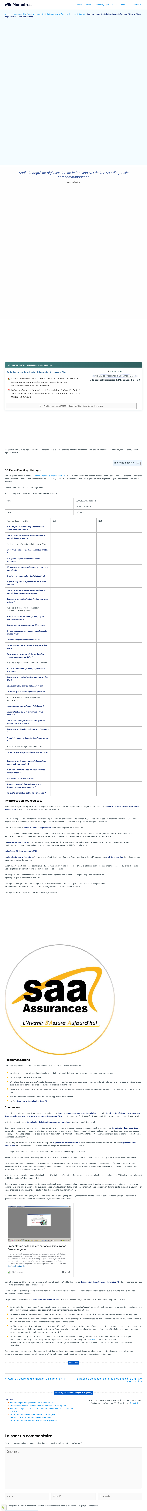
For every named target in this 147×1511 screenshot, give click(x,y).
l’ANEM (93, 1339)
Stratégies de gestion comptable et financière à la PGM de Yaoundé (109, 1379)
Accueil (8, 14)
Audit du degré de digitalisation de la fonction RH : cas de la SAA (56, 14)
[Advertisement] (73, 342)
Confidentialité (135, 4)
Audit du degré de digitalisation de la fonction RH (35, 1378)
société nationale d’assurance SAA (50, 476)
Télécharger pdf (102, 4)
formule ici (134, 1403)
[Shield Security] (4, 1507)
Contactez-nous (118, 4)
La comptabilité (19, 14)
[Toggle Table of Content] (137, 463)
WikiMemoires (18, 4)
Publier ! (89, 4)
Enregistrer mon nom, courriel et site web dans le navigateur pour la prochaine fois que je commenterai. (53, 1506)
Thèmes (78, 4)
